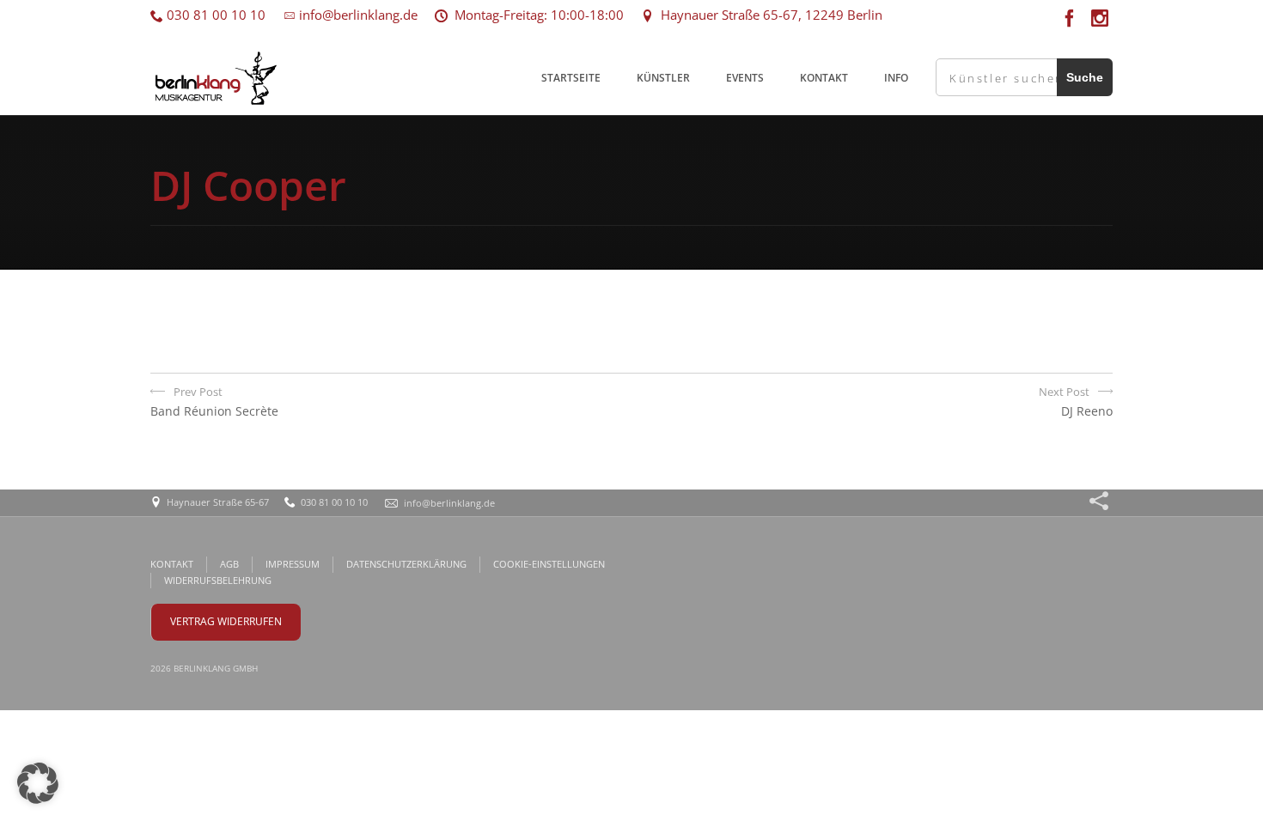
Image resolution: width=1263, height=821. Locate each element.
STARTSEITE (571, 77)
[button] (38, 783)
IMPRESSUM (292, 563)
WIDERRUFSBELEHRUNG (218, 580)
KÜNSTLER (663, 77)
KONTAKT (824, 77)
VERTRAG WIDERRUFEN (226, 621)
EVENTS (745, 77)
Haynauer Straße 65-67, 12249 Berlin (768, 14)
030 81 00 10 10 (214, 14)
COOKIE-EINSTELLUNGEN (549, 563)
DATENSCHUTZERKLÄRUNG (406, 563)
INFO (896, 77)
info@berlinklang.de (357, 14)
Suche (1084, 77)
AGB (229, 563)
